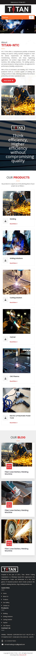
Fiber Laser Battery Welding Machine (16, 473)
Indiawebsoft (22, 655)
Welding (13, 219)
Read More (7, 80)
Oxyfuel (12, 337)
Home (5, 593)
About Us (5, 596)
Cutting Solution (16, 298)
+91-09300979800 (10, 641)
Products (5, 599)
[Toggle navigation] (31, 17)
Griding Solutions (16, 258)
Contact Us (6, 605)
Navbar (5, 17)
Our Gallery (6, 602)
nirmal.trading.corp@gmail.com (14, 644)
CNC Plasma (14, 376)
